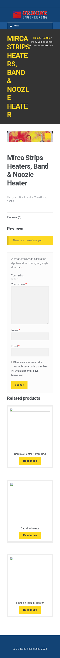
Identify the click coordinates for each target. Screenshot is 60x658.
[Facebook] (39, 4)
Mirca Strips (40, 197)
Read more (30, 460)
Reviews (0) (14, 217)
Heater (29, 197)
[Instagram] (52, 4)
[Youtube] (48, 4)
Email (15, 346)
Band (22, 197)
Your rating (17, 275)
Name (15, 330)
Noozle (46, 38)
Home (36, 38)
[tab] (30, 217)
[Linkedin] (44, 4)
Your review (19, 284)
